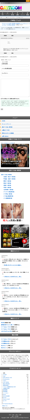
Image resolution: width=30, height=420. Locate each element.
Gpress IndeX (6, 399)
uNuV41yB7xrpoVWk (6, 331)
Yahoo (4, 380)
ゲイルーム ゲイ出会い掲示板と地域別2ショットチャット (15, 23)
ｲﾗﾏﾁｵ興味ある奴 (5, 341)
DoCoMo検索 (6, 396)
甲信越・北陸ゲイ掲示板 (9, 179)
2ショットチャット (6, 123)
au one (4, 400)
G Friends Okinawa (7, 403)
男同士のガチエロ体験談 (8, 133)
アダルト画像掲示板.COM (9, 386)
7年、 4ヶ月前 (5, 28)
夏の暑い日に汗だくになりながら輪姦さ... (13, 265)
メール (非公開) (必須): (7, 68)
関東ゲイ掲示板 (7, 181)
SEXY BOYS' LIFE (7, 377)
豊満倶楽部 (5, 385)
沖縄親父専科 (6, 388)
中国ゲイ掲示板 (7, 187)
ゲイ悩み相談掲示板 (8, 196)
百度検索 (5, 391)
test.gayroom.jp (15, 417)
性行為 (2, 322)
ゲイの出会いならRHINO (8, 143)
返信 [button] (12, 38)
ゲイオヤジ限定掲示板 (9, 191)
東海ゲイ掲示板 (7, 183)
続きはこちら (5, 405)
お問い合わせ (5, 136)
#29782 (27, 38)
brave (4, 394)
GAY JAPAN (6, 382)
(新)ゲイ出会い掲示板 (7, 127)
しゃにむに (5, 393)
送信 (2, 109)
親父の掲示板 (6, 383)
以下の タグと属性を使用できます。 (10, 98)
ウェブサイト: (5, 73)
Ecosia (4, 397)
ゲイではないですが (6, 327)
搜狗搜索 (5, 390)
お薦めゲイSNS (5, 130)
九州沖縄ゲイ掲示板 (8, 189)
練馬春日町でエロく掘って (7, 324)
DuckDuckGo (6, 379)
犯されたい (4, 345)
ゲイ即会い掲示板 (11, 24)
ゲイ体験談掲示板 (8, 198)
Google (5, 374)
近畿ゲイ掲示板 (7, 185)
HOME (3, 120)
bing (4, 376)
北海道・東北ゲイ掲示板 (9, 176)
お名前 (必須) (5, 63)
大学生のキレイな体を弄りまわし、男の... (13, 276)
